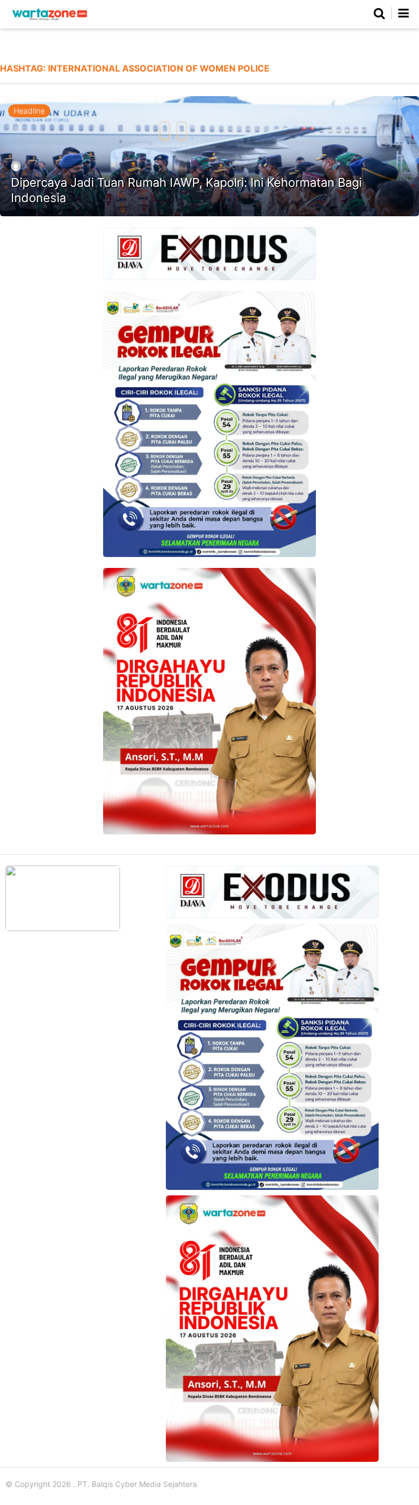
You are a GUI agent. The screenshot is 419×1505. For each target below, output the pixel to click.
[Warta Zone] (49, 20)
